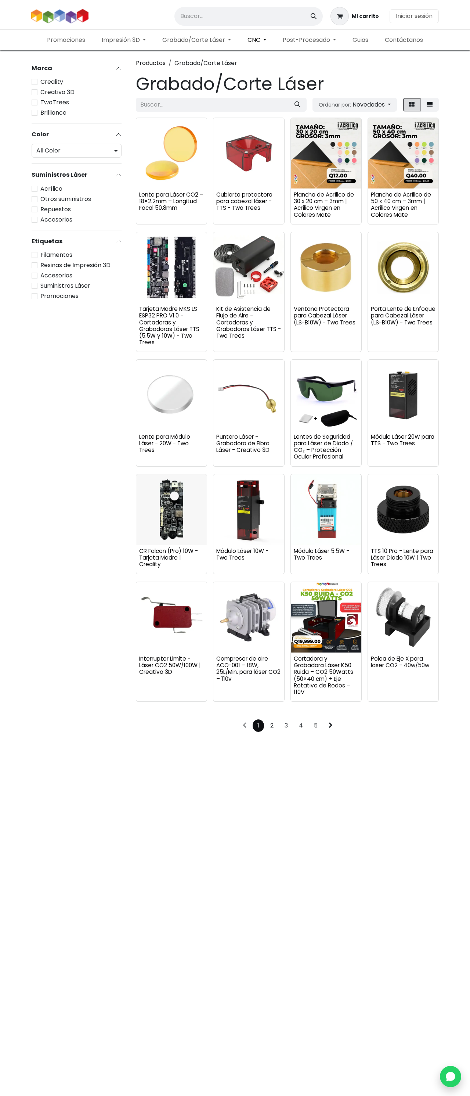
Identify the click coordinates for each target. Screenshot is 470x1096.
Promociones (59, 296)
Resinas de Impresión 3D (75, 265)
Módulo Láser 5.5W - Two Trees (321, 554)
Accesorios (56, 219)
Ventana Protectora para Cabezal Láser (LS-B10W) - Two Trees (324, 315)
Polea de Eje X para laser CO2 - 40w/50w (400, 662)
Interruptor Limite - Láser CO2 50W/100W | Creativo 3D (170, 665)
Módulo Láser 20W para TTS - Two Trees (402, 440)
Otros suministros (65, 199)
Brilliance (53, 112)
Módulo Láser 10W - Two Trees (242, 554)
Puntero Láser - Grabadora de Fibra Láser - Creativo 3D (243, 443)
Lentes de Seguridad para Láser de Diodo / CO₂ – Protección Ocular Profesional (323, 447)
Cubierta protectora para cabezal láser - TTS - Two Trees (244, 201)
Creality (51, 82)
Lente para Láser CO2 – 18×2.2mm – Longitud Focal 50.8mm (171, 201)
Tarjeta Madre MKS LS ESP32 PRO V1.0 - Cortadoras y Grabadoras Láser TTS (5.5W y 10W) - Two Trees (169, 325)
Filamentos (56, 255)
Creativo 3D (57, 92)
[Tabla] (412, 105)
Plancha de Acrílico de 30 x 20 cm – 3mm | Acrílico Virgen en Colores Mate (324, 205)
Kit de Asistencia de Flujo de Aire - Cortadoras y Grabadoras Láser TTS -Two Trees (248, 322)
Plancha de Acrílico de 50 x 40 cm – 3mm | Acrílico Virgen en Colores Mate (401, 205)
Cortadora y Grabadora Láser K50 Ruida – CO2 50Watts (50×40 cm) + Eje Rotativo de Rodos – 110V (323, 675)
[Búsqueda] (313, 16)
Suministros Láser (65, 285)
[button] (354, 105)
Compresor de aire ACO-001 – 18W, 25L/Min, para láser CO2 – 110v (248, 669)
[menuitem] (66, 40)
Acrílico (51, 188)
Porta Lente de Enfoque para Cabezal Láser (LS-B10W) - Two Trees (403, 315)
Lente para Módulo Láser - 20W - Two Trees (164, 443)
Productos (151, 63)
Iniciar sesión (414, 16)
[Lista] (429, 105)
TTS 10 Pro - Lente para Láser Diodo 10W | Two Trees (402, 557)
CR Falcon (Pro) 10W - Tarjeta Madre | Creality (168, 557)
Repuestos (55, 209)
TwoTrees (54, 102)
